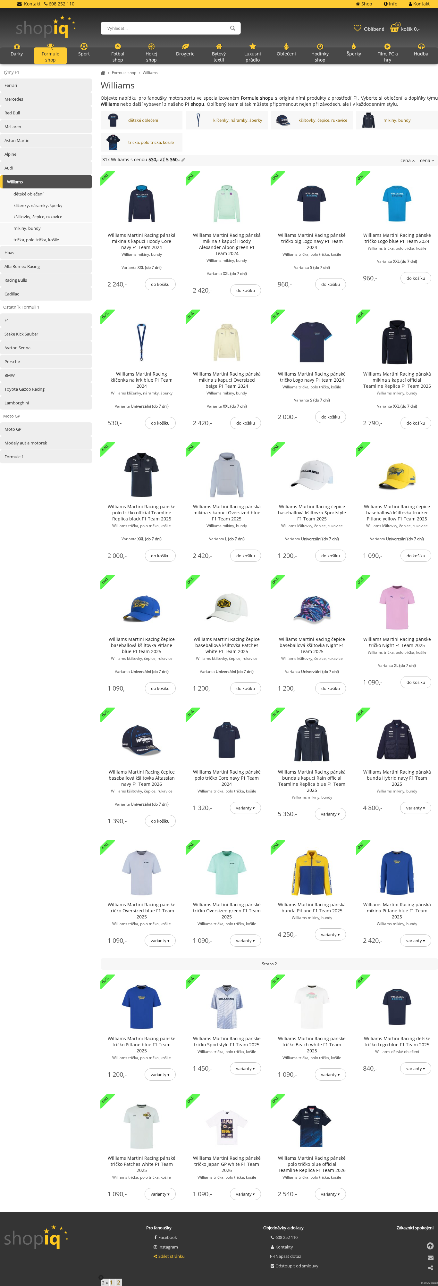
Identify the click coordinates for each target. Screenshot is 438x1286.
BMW (9, 375)
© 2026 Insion (429, 1282)
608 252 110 (286, 1237)
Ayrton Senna (17, 348)
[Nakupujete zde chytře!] (104, 72)
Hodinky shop (320, 57)
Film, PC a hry (387, 57)
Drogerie (185, 54)
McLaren (12, 126)
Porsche (12, 361)
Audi (8, 168)
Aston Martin (16, 140)
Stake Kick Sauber (21, 334)
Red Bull (12, 113)
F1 (6, 320)
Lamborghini (16, 403)
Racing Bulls (15, 280)
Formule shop (124, 72)
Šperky (354, 54)
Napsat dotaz (288, 1256)
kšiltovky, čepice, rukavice (323, 120)
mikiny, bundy (397, 120)
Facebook (167, 1237)
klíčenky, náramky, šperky (237, 120)
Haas (9, 252)
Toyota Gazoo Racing (24, 389)
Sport (84, 54)
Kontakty (284, 1247)
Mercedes (13, 99)
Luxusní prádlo (252, 57)
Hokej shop (151, 57)
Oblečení (286, 54)
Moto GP (12, 429)
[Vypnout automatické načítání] (101, 1277)
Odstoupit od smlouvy (296, 1266)
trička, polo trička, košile (151, 142)
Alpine (10, 154)
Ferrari (10, 85)
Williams (150, 72)
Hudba (421, 54)
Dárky (17, 54)
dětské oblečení (143, 120)
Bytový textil (219, 57)
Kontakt (32, 4)
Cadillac (11, 294)
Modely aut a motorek (25, 443)
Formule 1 (14, 457)
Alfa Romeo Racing (22, 266)
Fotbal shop (117, 57)
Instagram (168, 1247)
